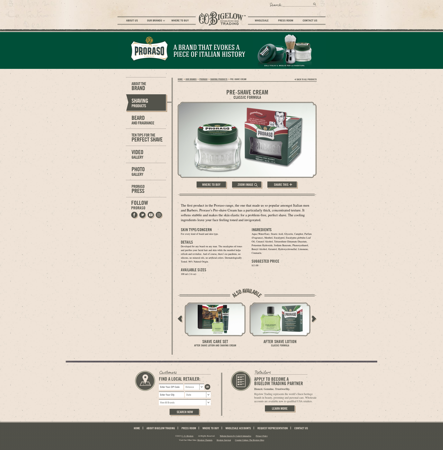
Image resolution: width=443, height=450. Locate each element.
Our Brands (154, 20)
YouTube (151, 215)
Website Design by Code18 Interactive (235, 435)
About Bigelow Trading (161, 428)
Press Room (285, 20)
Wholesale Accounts (238, 428)
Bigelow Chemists (205, 440)
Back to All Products (307, 79)
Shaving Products (218, 79)
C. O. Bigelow (187, 435)
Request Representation (272, 428)
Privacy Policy (262, 435)
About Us (132, 20)
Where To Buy (180, 20)
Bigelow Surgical (224, 440)
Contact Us (310, 20)
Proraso (203, 79)
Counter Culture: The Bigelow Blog (249, 440)
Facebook (134, 215)
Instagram (159, 215)
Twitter (142, 215)
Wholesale (262, 20)
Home (180, 79)
